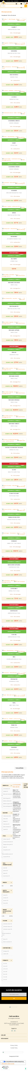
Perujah (14, 352)
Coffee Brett (14, 588)
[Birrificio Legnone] (20, 44)
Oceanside (14, 190)
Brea (14, 657)
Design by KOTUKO (14, 1056)
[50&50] (22, 719)
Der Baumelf (14, 236)
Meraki (14, 213)
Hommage (14, 541)
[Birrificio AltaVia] (20, 742)
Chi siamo (9, 1)
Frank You (14, 725)
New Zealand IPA (14, 306)
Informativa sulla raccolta (8, 1063)
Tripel (14, 703)
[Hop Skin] (22, 299)
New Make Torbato (14, 423)
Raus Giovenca (14, 74)
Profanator (14, 679)
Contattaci (16, 1)
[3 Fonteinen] (21, 534)
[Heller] (23, 114)
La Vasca (14, 97)
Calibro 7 (14, 27)
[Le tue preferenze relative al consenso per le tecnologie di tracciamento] (25, 1068)
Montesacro (14, 611)
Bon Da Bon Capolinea (14, 565)
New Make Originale (14, 400)
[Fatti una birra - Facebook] (12, 1030)
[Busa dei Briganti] (20, 183)
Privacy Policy (14, 1045)
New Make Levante (14, 376)
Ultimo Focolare (14, 493)
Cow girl (14, 634)
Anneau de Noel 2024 (14, 517)
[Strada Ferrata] (20, 275)
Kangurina (14, 51)
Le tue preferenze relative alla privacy (14, 1061)
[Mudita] (22, 207)
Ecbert (14, 143)
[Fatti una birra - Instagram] (15, 1030)
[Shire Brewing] (21, 68)
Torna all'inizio (20, 768)
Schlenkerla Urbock (14, 120)
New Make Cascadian (14, 282)
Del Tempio (14, 259)
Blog (12, 1)
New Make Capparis (14, 330)
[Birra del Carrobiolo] (19, 581)
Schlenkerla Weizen (14, 166)
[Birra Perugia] (21, 20)
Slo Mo (14, 469)
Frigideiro (14, 747)
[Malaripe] (22, 91)
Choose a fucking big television (14, 447)
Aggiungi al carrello (14, 24)
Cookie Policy (14, 1048)
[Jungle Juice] (21, 440)
